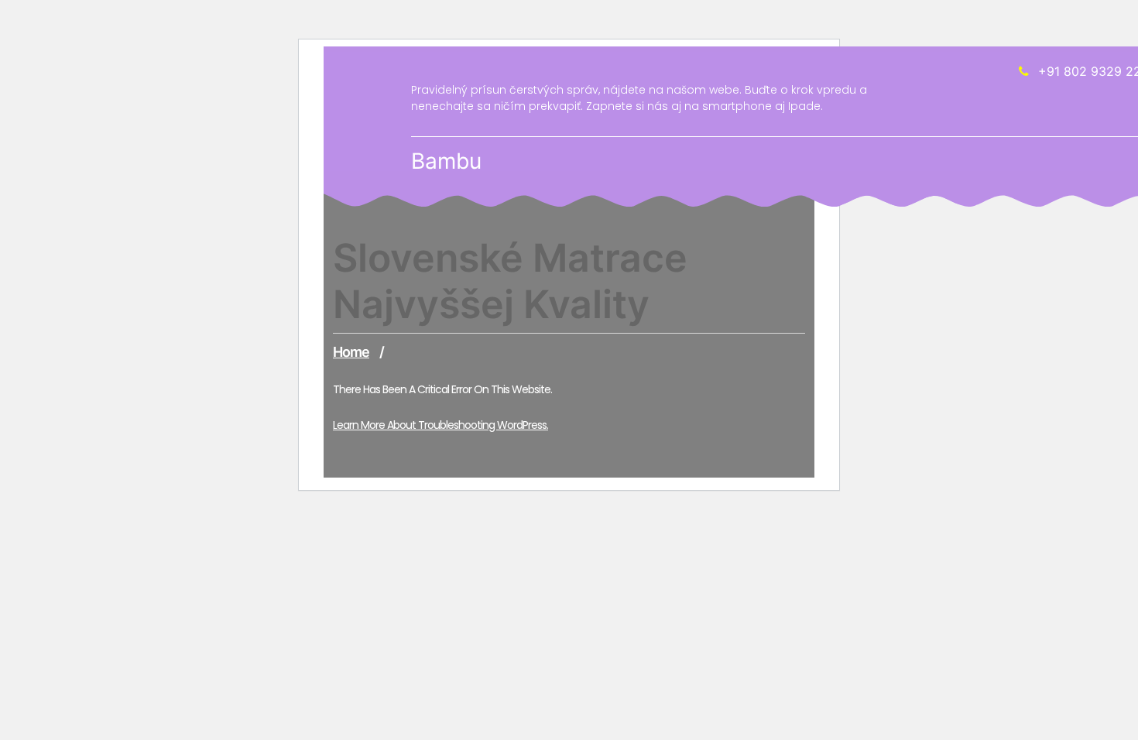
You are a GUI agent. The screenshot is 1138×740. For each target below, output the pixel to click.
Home (351, 352)
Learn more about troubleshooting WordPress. (440, 425)
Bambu (446, 161)
